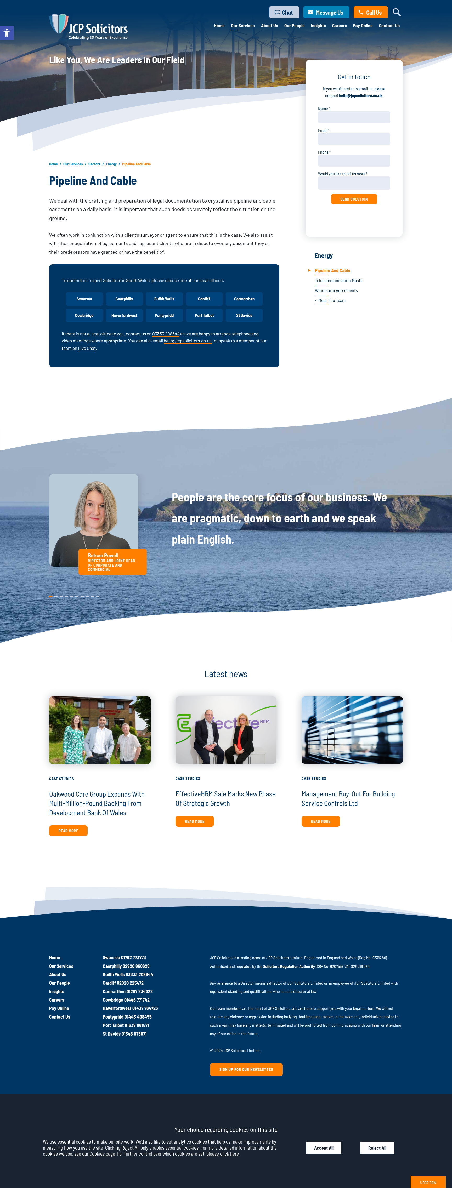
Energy (111, 164)
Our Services (243, 25)
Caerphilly (124, 298)
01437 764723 (145, 1008)
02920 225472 (130, 983)
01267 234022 (140, 991)
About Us (269, 25)
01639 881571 (137, 1025)
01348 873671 (134, 1034)
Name (323, 108)
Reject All (377, 1148)
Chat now (428, 1182)
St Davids (244, 315)
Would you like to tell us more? (342, 173)
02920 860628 (136, 966)
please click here (222, 1154)
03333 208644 (165, 333)
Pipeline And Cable (332, 270)
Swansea (84, 298)
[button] (7, 33)
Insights (318, 25)
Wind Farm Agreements (336, 290)
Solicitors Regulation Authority (289, 966)
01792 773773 (133, 957)
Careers (339, 25)
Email (322, 130)
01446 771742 (137, 1000)
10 (97, 595)
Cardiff (204, 298)
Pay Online (363, 25)
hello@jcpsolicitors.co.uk (188, 340)
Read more (68, 831)
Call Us (374, 12)
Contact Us (389, 25)
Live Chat (87, 348)
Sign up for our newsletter (246, 1069)
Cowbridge (84, 315)
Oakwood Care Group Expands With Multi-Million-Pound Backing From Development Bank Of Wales (97, 803)
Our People (294, 25)
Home (219, 25)
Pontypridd (164, 315)
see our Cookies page (94, 1154)
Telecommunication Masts (339, 280)
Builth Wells (164, 298)
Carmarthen (244, 298)
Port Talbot (204, 315)
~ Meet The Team (330, 300)
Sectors (94, 164)
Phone (323, 152)
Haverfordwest (124, 315)
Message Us (329, 12)
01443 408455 (138, 1017)
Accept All (324, 1148)
